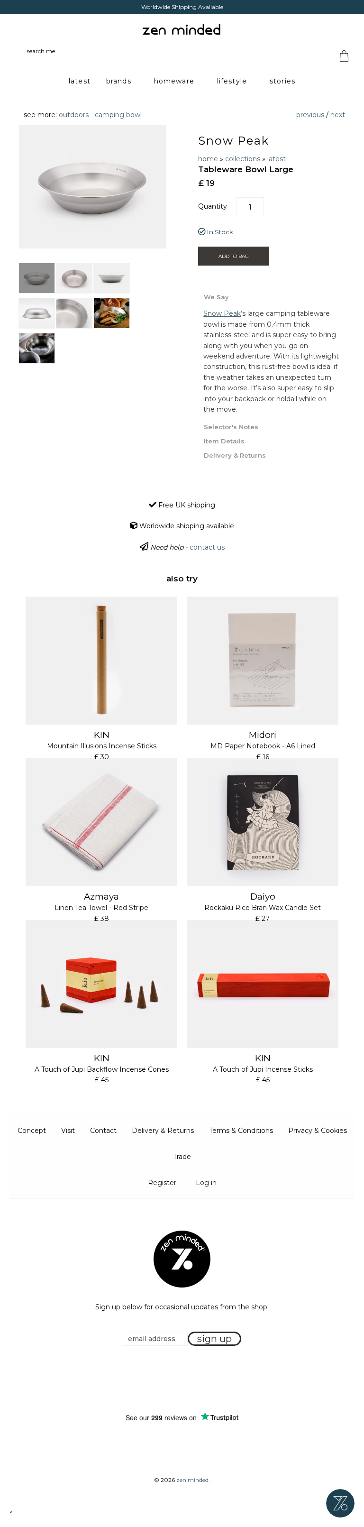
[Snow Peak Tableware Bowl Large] (37, 278)
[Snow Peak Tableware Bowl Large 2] (74, 278)
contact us (207, 547)
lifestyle (232, 81)
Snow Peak (233, 140)
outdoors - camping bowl (100, 114)
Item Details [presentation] (224, 441)
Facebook (167, 1380)
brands (118, 81)
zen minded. (193, 1479)
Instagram (191, 1380)
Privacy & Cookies (317, 1130)
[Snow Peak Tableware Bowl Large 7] (37, 348)
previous (310, 114)
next (337, 114)
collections (242, 159)
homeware (174, 81)
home (208, 159)
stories (282, 81)
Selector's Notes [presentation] (231, 427)
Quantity (212, 206)
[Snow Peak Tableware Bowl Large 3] (111, 278)
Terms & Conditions (241, 1130)
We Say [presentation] (216, 297)
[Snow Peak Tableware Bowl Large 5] (74, 313)
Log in (206, 1182)
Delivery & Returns (163, 1130)
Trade (182, 1156)
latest (276, 159)
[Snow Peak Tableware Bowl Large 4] (37, 313)
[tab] (271, 296)
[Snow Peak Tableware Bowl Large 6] (111, 313)
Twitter (179, 1380)
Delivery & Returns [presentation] (235, 455)
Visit (68, 1130)
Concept (32, 1130)
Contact (103, 1130)
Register (162, 1182)
